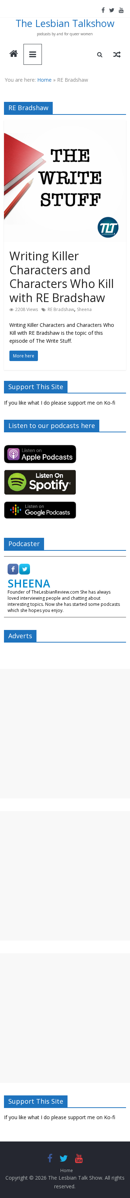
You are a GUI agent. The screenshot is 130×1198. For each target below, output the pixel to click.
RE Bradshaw (61, 309)
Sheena (84, 309)
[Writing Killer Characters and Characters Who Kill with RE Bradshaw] (65, 125)
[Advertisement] (65, 733)
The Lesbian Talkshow (65, 23)
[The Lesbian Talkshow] (13, 54)
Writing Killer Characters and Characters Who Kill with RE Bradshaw (61, 276)
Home (44, 79)
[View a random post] (117, 54)
